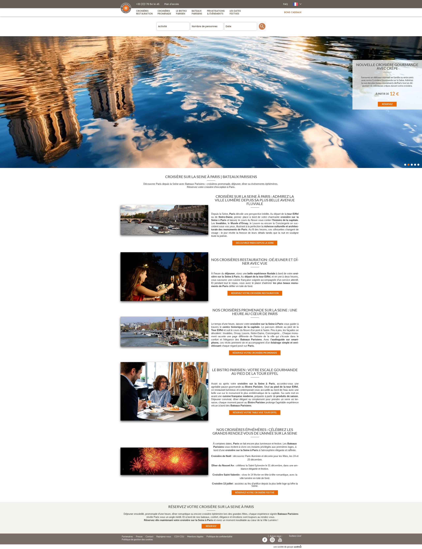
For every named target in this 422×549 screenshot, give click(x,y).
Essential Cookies (225, 106)
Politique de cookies (173, 97)
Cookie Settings (171, 106)
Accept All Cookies (250, 106)
